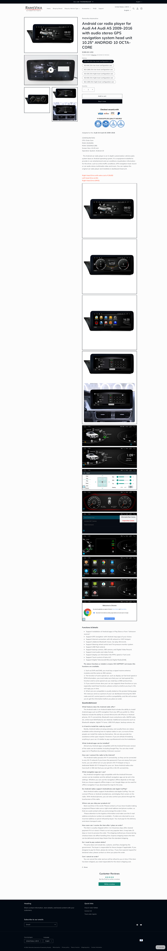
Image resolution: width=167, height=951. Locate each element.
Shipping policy (85, 947)
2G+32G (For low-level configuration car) (98, 61)
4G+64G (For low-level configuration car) (98, 65)
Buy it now (102, 101)
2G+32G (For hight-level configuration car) (98, 73)
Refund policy (56, 947)
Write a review (109, 884)
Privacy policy (65, 947)
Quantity (84, 86)
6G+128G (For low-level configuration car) (98, 69)
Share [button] (86, 867)
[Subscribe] (55, 924)
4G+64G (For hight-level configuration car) (98, 78)
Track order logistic (91, 914)
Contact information (96, 947)
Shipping (93, 55)
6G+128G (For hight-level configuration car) (99, 82)
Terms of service (75, 947)
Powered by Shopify (45, 947)
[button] (72, 9)
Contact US (88, 911)
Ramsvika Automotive (34, 947)
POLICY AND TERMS (91, 908)
